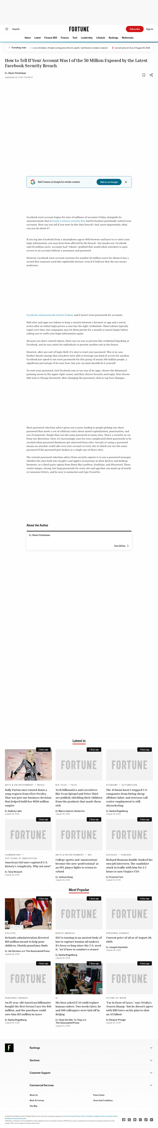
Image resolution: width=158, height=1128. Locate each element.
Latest (37, 37)
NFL (90, 855)
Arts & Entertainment (19, 785)
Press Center (99, 1095)
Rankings (113, 37)
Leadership (87, 37)
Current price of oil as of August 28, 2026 (120, 47)
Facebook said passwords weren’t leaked (50, 314)
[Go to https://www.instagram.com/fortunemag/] (140, 1119)
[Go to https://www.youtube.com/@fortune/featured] (151, 1119)
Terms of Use (70, 1116)
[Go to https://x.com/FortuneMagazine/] (129, 1119)
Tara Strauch (15, 872)
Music (41, 785)
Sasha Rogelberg (118, 811)
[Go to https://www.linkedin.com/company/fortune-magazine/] (134, 1119)
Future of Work (116, 998)
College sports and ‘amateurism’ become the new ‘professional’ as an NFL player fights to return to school (77, 865)
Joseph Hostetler (118, 947)
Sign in (149, 28)
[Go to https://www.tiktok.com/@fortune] (146, 1119)
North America (65, 933)
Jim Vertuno (14, 951)
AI (57, 998)
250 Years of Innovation (21, 858)
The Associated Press (38, 951)
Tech (75, 37)
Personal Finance (117, 933)
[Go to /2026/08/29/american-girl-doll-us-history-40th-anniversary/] (28, 834)
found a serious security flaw (68, 220)
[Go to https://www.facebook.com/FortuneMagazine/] (123, 1119)
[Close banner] (126, 182)
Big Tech (61, 785)
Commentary (13, 855)
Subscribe (135, 28)
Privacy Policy (81, 1116)
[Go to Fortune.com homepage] (79, 29)
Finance (65, 37)
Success (111, 855)
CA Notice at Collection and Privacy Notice (99, 1116)
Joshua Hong (66, 877)
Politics (10, 933)
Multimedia (127, 37)
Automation (129, 785)
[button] (28, 37)
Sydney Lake (15, 811)
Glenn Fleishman (17, 73)
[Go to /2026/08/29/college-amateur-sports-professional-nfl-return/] (79, 834)
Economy (112, 785)
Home (28, 37)
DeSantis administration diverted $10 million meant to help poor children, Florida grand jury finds (27, 941)
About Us (34, 1095)
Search (15, 28)
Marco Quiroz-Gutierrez (72, 811)
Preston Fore (116, 877)
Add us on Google (109, 181)
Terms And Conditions (103, 1100)
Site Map (33, 1106)
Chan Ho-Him (66, 1020)
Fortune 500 (50, 37)
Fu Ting (78, 1020)
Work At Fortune (37, 1100)
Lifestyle (100, 37)
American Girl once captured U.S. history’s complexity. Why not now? (28, 864)
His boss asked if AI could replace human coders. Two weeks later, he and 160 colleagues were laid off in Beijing (78, 1008)
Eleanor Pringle (117, 1020)
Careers (126, 855)
